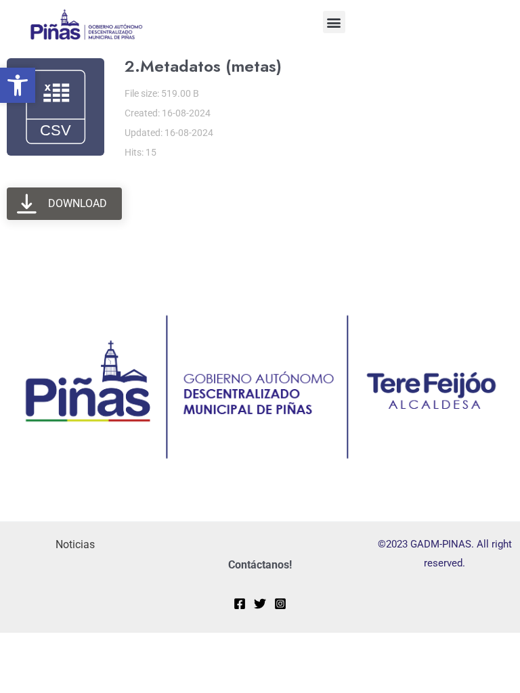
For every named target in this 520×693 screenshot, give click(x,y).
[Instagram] (280, 604)
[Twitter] (260, 604)
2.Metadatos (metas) (203, 66)
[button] (334, 22)
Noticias (75, 544)
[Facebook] (240, 604)
